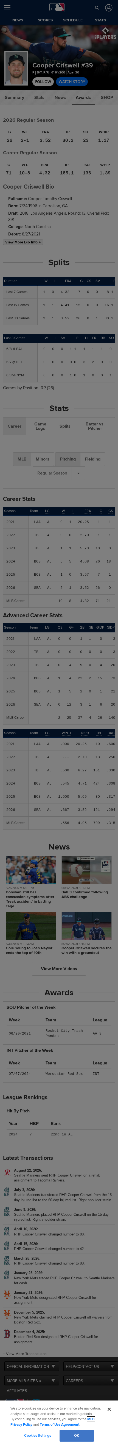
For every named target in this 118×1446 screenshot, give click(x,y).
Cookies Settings (37, 1435)
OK (76, 1435)
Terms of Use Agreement (59, 1424)
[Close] (109, 1409)
